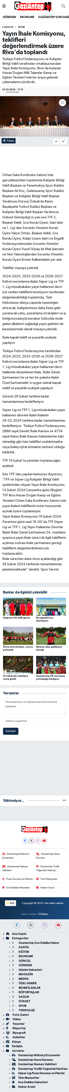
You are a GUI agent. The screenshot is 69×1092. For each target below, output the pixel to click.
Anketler (18, 1037)
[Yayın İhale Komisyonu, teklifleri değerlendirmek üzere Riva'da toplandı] (34, 116)
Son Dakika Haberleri (18, 887)
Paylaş (10, 140)
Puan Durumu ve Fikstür (19, 879)
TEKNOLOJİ (26, 1010)
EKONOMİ (27, 17)
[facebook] (17, 925)
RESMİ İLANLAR (29, 987)
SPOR (21, 27)
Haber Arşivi (47, 887)
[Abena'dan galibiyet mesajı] (51, 635)
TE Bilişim (43, 914)
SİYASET (24, 1001)
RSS (12, 903)
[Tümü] (64, 800)
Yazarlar (18, 1023)
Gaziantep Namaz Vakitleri (15, 868)
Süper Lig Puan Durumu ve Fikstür (41, 1073)
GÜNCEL (24, 960)
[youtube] (58, 925)
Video (16, 1019)
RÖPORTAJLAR (28, 992)
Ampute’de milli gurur (16, 618)
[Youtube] (44, 841)
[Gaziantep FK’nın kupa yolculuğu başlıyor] (51, 664)
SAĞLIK (23, 996)
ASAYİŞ (23, 947)
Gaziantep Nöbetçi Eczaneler (15, 856)
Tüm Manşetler (49, 879)
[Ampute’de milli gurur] (18, 606)
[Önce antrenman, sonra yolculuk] (18, 635)
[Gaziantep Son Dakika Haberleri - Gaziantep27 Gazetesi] (32, 6)
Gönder (10, 731)
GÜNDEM (9, 17)
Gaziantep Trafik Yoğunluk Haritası (48, 868)
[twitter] (30, 925)
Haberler (7, 27)
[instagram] (44, 925)
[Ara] (63, 6)
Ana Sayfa (19, 933)
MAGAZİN (25, 974)
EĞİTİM (23, 951)
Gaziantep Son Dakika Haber (38, 942)
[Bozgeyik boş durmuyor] (51, 606)
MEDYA (23, 978)
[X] (31, 841)
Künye (16, 1041)
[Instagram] (38, 841)
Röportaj (18, 1028)
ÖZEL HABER (27, 983)
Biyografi (19, 1032)
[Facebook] (25, 841)
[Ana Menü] (4, 6)
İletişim (17, 1046)
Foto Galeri (20, 1014)
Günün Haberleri (30, 969)
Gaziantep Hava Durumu (48, 856)
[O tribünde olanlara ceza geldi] (18, 664)
